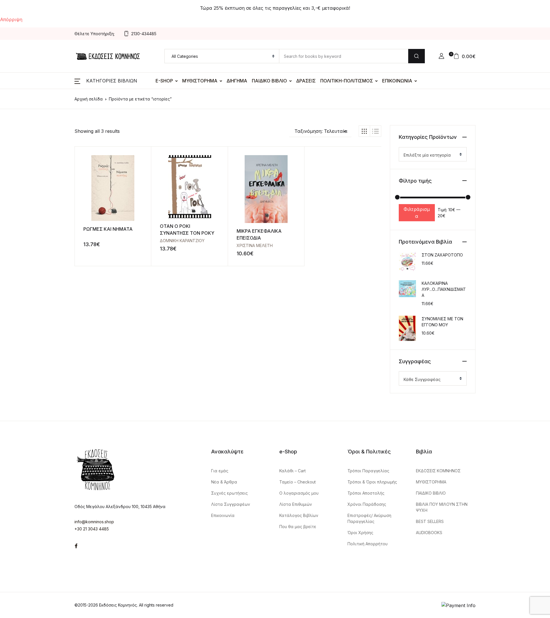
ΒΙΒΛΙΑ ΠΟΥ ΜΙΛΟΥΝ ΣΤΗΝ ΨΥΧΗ (441, 507)
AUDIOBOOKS (429, 532)
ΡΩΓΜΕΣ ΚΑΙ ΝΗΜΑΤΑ (108, 229)
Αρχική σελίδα (88, 98)
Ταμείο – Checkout (297, 481)
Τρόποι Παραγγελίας (368, 470)
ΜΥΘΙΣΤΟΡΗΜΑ (199, 81)
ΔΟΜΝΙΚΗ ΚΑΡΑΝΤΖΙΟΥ (182, 240)
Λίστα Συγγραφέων (230, 504)
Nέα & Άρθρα (224, 481)
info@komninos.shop (94, 521)
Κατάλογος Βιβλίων (298, 515)
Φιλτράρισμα (417, 212)
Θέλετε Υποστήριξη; (94, 33)
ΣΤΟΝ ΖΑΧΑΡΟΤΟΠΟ (442, 254)
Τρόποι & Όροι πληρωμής (372, 481)
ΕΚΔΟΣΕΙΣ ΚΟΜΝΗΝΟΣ (438, 470)
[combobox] (433, 154)
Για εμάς (219, 470)
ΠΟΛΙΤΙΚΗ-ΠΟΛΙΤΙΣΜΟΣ (346, 81)
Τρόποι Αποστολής (365, 493)
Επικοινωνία (223, 515)
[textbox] (430, 155)
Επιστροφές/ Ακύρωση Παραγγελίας (369, 518)
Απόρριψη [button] (11, 19)
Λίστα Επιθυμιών (295, 504)
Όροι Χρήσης (360, 532)
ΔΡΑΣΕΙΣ (306, 81)
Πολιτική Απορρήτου (367, 543)
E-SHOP (164, 81)
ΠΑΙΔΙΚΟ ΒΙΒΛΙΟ (269, 81)
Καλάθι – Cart (292, 470)
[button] (441, 56)
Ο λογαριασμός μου (299, 493)
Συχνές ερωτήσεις (229, 493)
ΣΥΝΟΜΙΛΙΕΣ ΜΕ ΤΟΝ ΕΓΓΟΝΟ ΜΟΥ (442, 321)
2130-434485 (143, 33)
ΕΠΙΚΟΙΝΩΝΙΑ (397, 81)
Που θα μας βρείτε (297, 526)
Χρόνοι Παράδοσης (366, 504)
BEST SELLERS (430, 521)
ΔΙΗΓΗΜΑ (237, 81)
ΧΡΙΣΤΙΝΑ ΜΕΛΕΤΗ (255, 245)
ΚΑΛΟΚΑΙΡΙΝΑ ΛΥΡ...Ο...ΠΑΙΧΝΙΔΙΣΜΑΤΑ (444, 289)
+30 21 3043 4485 (91, 528)
